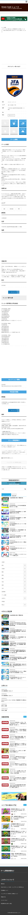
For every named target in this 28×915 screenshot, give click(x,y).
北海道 (3, 562)
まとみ (15, 858)
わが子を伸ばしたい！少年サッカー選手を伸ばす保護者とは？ (18, 751)
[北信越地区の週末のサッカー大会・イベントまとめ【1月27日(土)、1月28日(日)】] (5, 826)
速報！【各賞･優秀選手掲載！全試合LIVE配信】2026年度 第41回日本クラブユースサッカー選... (18, 665)
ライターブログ (4, 900)
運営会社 (3, 883)
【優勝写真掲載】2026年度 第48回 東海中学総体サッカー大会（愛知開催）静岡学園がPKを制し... (18, 644)
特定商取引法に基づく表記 (6, 903)
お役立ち (3, 598)
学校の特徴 (23, 129)
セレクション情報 (23, 122)
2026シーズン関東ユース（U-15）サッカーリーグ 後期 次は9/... (18, 555)
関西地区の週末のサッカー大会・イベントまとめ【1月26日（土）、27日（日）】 (19, 832)
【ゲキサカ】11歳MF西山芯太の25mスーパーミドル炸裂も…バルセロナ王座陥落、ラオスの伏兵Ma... (18, 758)
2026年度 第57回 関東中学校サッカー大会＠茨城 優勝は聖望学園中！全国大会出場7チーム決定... (18, 631)
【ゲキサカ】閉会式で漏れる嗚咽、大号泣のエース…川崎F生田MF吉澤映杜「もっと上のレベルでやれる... (18, 738)
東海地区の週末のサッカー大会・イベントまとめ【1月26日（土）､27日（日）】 (18, 810)
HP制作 (3, 601)
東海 (3, 575)
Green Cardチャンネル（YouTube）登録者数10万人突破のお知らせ (13, 701)
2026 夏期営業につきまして (7, 690)
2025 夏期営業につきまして (7, 695)
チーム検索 (4, 595)
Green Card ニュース (10, 7)
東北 (3, 565)
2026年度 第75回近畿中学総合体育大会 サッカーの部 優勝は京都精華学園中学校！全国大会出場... (18, 651)
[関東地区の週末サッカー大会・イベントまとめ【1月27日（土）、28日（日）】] (5, 848)
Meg (14, 851)
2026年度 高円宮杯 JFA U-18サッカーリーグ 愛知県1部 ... (18, 549)
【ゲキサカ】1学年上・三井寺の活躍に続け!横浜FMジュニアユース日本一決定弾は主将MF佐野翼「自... (18, 730)
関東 (3, 571)
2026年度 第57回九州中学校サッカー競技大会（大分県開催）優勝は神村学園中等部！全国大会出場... (18, 658)
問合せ (3, 604)
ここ (14, 843)
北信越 (3, 568)
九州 (3, 588)
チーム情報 (14, 121)
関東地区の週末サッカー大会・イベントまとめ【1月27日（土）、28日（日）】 (19, 847)
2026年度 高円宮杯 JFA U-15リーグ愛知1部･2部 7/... (18, 543)
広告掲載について (4, 890)
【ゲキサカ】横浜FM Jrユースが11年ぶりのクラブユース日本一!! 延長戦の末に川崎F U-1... (18, 765)
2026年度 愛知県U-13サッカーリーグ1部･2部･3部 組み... (18, 524)
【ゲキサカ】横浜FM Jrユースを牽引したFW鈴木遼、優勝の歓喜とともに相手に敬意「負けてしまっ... (18, 745)
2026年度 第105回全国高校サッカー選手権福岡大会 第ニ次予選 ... (18, 512)
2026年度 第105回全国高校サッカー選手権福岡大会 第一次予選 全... (18, 536)
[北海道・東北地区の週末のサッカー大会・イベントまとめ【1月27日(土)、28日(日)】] (5, 856)
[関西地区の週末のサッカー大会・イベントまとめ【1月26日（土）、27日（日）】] (5, 834)
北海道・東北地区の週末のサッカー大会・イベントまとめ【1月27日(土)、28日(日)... (18, 855)
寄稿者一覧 (3, 896)
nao (14, 828)
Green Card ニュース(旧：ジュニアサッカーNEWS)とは (12, 887)
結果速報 (3, 591)
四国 (3, 585)
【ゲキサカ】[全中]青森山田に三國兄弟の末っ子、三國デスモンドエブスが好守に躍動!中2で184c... (18, 779)
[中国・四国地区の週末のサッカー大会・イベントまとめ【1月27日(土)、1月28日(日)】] (5, 819)
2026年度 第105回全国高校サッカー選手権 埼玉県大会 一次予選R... (18, 518)
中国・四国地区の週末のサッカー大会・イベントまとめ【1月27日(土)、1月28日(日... (19, 818)
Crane (15, 836)
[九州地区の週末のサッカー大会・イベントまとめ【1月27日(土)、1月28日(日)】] (5, 841)
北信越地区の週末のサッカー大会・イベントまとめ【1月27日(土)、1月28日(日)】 (18, 825)
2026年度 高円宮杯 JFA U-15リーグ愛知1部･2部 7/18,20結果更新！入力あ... (18, 672)
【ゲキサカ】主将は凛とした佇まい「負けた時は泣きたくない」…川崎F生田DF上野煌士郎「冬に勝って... (18, 723)
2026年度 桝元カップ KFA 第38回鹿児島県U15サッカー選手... (18, 506)
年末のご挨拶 (4, 710)
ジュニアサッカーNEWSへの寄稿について (9, 893)
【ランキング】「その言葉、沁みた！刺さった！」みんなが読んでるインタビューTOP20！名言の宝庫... (18, 772)
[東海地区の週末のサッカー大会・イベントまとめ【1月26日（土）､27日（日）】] (5, 811)
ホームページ (11, 115)
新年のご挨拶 (4, 705)
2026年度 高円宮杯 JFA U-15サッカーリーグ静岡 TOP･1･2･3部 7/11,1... (18, 678)
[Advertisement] (14, 48)
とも (14, 821)
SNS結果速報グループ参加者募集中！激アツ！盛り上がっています (18, 530)
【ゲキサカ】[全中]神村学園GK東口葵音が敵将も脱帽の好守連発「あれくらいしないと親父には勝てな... (18, 786)
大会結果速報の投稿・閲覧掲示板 (16, 497)
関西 (3, 578)
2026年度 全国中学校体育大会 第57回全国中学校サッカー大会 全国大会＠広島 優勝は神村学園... (18, 624)
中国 (3, 581)
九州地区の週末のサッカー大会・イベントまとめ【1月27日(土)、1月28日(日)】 (18, 840)
